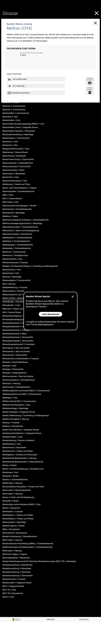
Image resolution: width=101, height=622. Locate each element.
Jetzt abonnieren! (50, 314)
